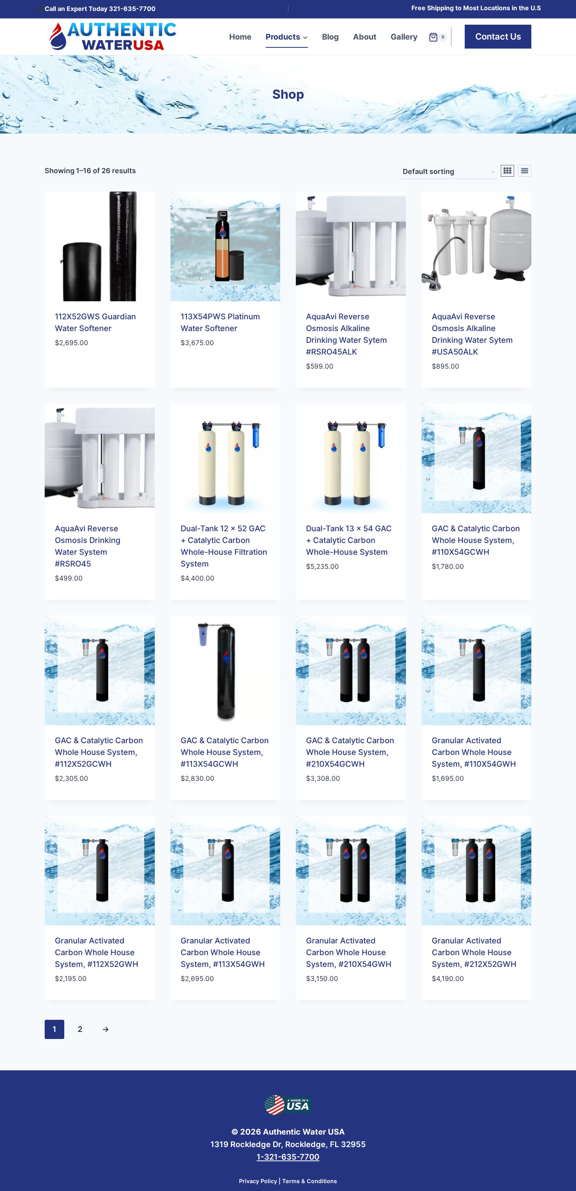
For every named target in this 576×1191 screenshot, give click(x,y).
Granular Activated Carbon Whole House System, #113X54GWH (223, 952)
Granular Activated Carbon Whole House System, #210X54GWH (348, 952)
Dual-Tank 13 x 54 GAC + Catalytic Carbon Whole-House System (349, 540)
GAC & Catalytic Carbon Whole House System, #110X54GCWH (476, 540)
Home (240, 37)
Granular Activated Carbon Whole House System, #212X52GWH (474, 952)
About (365, 37)
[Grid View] (507, 171)
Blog (330, 37)
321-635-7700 (132, 9)
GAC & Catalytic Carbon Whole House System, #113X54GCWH (225, 752)
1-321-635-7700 (288, 1157)
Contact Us (498, 36)
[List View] (524, 171)
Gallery (404, 37)
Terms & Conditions (309, 1181)
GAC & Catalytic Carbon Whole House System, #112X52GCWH (99, 752)
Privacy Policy (258, 1181)
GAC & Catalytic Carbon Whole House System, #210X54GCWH (350, 752)
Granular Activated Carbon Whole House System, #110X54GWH (474, 752)
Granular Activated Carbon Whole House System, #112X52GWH (96, 952)
